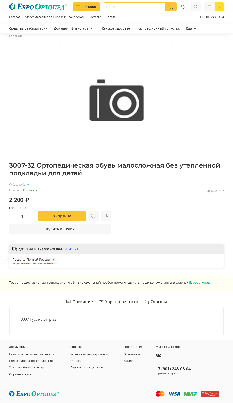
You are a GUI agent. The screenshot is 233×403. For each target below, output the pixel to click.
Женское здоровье (115, 28)
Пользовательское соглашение (31, 361)
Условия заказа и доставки (89, 354)
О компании (132, 354)
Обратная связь (20, 374)
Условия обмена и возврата (28, 367)
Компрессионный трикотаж (158, 28)
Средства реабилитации (28, 28)
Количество (17, 208)
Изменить (72, 249)
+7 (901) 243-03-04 (212, 17)
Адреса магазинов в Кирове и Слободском (54, 17)
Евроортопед (199, 282)
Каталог (90, 7)
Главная (15, 36)
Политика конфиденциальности (31, 354)
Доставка (94, 17)
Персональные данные (86, 367)
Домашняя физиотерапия (74, 28)
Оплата (110, 17)
